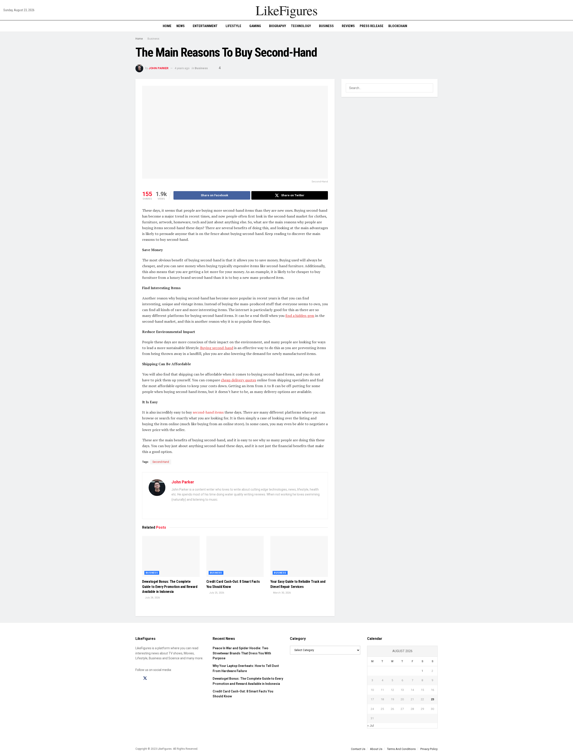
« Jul (370, 725)
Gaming (255, 26)
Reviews (348, 26)
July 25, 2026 (216, 592)
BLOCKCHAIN (397, 26)
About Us (376, 749)
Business (326, 26)
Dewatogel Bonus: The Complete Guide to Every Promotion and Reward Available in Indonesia (169, 586)
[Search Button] (568, 26)
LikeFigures (286, 10)
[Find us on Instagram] (153, 678)
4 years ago (182, 68)
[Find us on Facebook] (137, 678)
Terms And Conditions (401, 749)
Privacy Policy (429, 749)
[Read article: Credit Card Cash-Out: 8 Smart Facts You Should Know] (235, 556)
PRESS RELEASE (371, 26)
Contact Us (358, 749)
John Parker (158, 68)
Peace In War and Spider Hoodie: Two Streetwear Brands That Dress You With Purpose (242, 653)
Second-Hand (160, 461)
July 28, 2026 (152, 597)
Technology (301, 26)
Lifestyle (233, 26)
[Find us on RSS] (160, 678)
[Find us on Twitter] (145, 678)
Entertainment (205, 26)
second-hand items (208, 412)
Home (167, 26)
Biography (277, 26)
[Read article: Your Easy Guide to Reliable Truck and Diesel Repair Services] (299, 556)
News (180, 26)
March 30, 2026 (281, 592)
